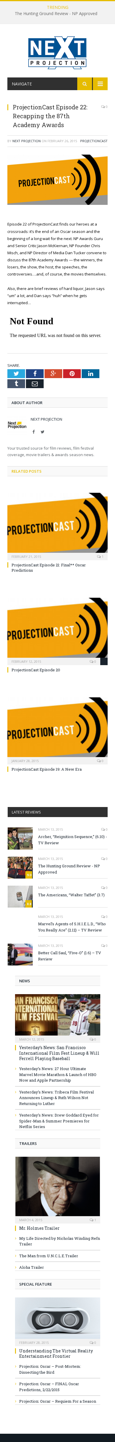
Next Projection (26, 141)
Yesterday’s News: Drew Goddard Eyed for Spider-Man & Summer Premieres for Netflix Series (59, 1120)
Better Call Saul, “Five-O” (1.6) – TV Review (69, 956)
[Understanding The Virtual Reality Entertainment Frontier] (57, 1319)
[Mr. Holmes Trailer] (57, 1188)
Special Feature (35, 1284)
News (24, 981)
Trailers (28, 1143)
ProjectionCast (94, 141)
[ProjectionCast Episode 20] (57, 630)
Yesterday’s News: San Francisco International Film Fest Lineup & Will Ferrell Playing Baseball (59, 1053)
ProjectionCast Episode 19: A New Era (47, 769)
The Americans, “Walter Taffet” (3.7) (71, 894)
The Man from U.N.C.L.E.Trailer (48, 1255)
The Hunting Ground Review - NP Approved (56, 13)
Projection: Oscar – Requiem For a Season (57, 1401)
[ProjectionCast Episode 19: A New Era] (57, 730)
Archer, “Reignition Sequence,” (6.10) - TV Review (72, 839)
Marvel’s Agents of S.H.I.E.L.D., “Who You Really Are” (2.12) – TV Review (72, 927)
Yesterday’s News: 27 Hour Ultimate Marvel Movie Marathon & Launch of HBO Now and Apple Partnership (57, 1074)
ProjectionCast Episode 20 (36, 670)
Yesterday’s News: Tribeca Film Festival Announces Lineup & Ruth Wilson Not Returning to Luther (56, 1097)
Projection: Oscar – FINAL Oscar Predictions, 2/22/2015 (49, 1386)
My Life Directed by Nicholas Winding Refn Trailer (59, 1241)
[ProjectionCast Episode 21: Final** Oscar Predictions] (57, 525)
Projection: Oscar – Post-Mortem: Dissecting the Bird (50, 1369)
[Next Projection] (57, 51)
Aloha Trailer (31, 1267)
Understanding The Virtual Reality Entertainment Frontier (56, 1353)
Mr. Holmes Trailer (39, 1228)
